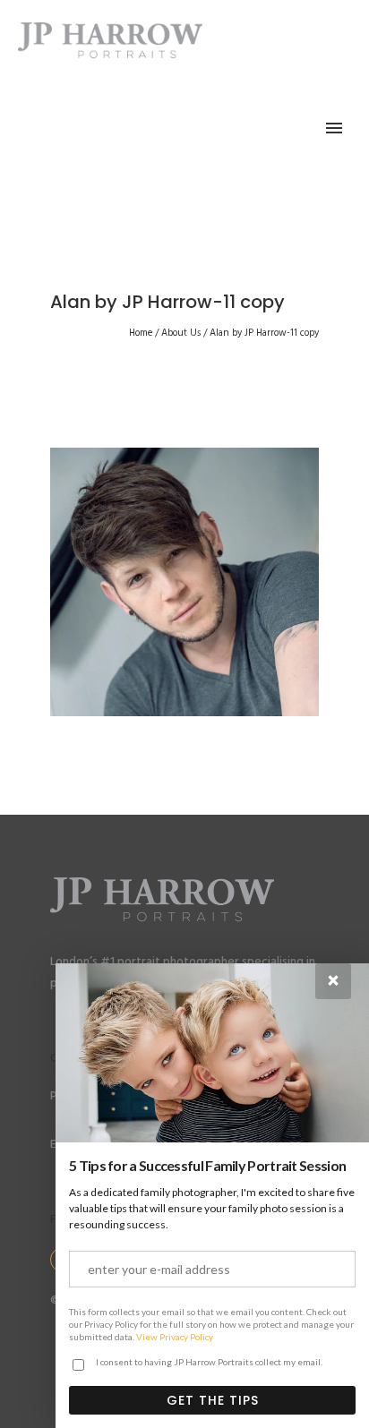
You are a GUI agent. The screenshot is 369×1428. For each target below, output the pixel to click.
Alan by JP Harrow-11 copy (264, 333)
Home (140, 333)
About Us (181, 333)
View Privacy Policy (174, 1336)
